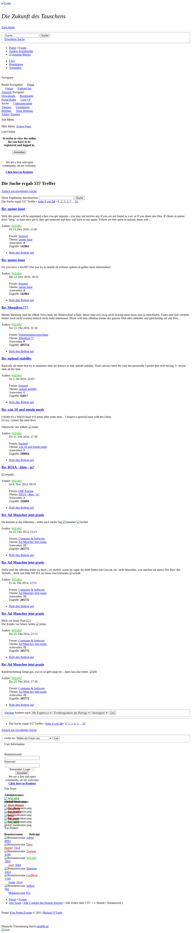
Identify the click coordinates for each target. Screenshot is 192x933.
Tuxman (31, 851)
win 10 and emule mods (33, 446)
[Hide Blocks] (3, 74)
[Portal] (6, 3)
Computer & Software (31, 538)
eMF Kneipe (25, 491)
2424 (8, 871)
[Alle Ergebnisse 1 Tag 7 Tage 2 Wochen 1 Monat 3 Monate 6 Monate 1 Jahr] (41, 712)
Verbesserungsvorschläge (33, 334)
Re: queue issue (13, 209)
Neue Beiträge (24, 111)
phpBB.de (43, 926)
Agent (30, 837)
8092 (8, 841)
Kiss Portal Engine (21, 912)
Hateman (31, 868)
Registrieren (16, 64)
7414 (17, 847)
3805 (8, 861)
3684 (18, 865)
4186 (8, 854)
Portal (12, 47)
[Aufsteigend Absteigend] (103, 712)
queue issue (25, 239)
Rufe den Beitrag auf (21, 252)
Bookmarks (26, 96)
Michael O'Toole (52, 912)
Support (23, 236)
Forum (22, 47)
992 (7, 889)
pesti (11, 865)
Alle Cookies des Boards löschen (43, 902)
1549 (8, 878)
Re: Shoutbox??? (15, 307)
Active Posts (23, 126)
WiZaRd (16, 226)
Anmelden (15, 67)
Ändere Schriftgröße (21, 51)
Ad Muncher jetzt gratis (32, 542)
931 (28, 892)
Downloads (8, 96)
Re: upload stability (17, 358)
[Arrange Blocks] (20, 54)
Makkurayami (16, 892)
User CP (25, 99)
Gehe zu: (9, 738)
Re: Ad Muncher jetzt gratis (23, 515)
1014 (19, 882)
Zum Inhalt (8, 27)
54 (76, 201)
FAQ (12, 61)
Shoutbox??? (26, 338)
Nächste (9, 712)
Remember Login (20, 769)
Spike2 (30, 885)
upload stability (28, 389)
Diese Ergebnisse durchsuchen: (20, 197)
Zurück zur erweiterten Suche (19, 191)
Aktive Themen (11, 114)
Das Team (15, 902)
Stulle (11, 882)
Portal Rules (9, 99)
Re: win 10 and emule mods (23, 409)
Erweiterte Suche (14, 39)
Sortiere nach (22, 712)
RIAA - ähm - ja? (29, 494)
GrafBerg (32, 875)
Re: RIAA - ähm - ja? (18, 467)
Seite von (46, 201)
